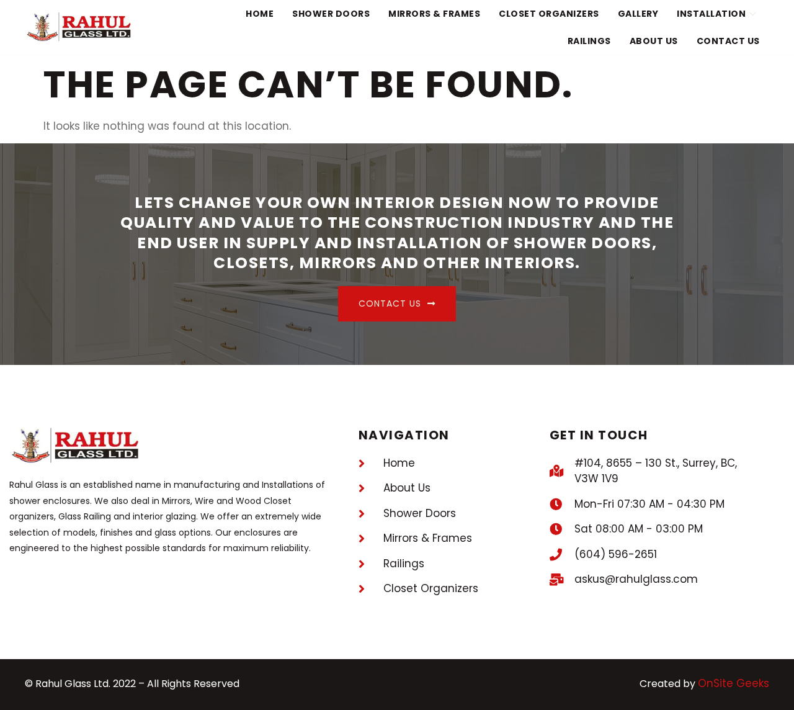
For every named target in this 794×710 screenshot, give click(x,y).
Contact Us (728, 41)
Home (260, 13)
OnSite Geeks (733, 683)
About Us (654, 41)
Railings (589, 41)
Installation (711, 13)
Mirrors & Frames (434, 13)
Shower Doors (331, 13)
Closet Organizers (549, 13)
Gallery (638, 13)
